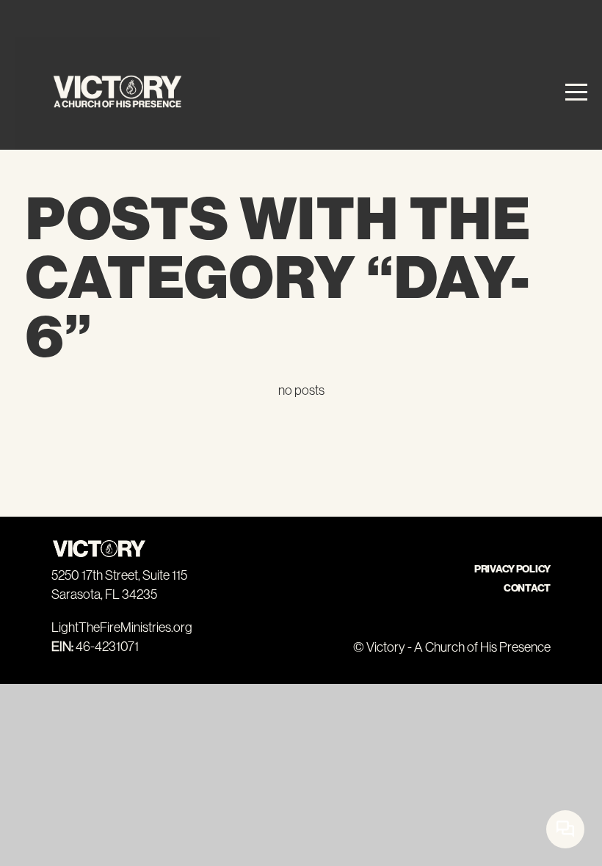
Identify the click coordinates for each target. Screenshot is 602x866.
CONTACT (527, 588)
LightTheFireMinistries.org (121, 627)
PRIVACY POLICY (512, 569)
